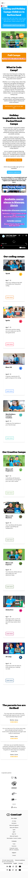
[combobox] (3, 6)
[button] (3, 3)
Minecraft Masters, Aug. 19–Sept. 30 (14, 216)
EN (3, 6)
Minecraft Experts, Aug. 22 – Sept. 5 (14, 224)
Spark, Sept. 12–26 (14, 225)
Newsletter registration (14, 172)
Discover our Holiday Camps (14, 160)
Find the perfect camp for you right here (14, 25)
